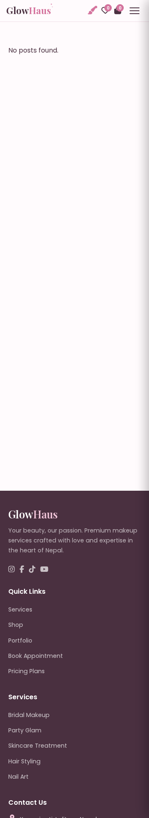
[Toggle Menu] (134, 10)
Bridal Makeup (29, 715)
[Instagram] (11, 569)
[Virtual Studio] (91, 10)
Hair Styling (24, 761)
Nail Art (18, 776)
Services (20, 609)
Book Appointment (35, 656)
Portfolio (20, 640)
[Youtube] (44, 569)
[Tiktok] (32, 569)
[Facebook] (21, 569)
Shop (15, 625)
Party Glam (24, 730)
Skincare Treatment (37, 745)
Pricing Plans (26, 671)
